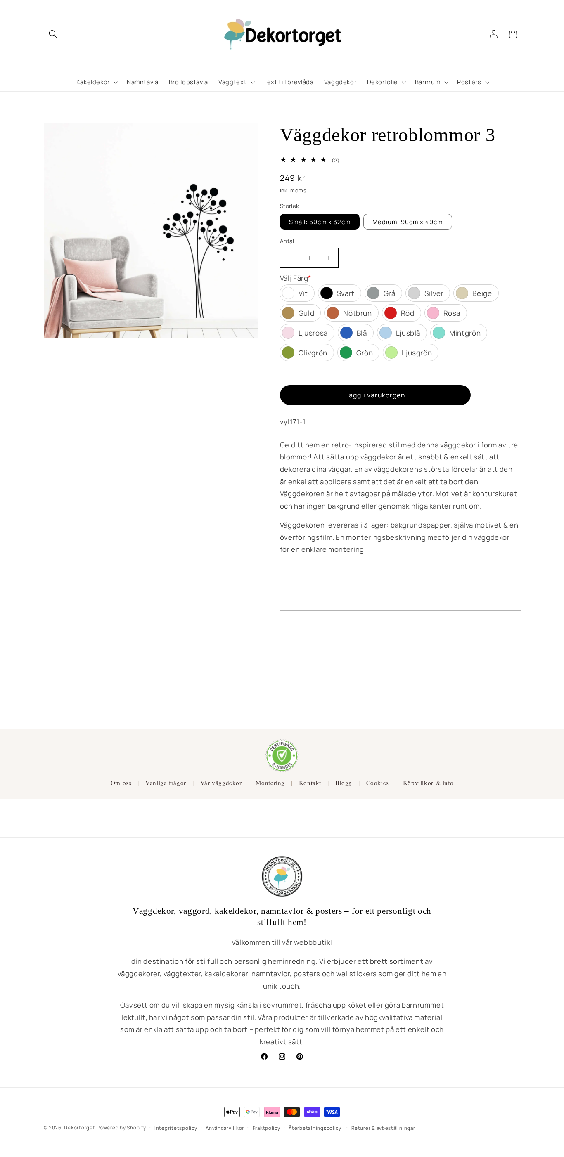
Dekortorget (79, 1127)
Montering (270, 782)
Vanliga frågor (165, 782)
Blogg (343, 782)
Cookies (377, 782)
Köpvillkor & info (428, 782)
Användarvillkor (225, 1128)
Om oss (121, 782)
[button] (53, 34)
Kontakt (310, 782)
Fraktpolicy (266, 1128)
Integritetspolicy (175, 1128)
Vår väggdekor (221, 782)
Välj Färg (295, 278)
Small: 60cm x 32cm (320, 222)
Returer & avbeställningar (383, 1128)
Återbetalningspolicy (315, 1128)
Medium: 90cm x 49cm (407, 222)
